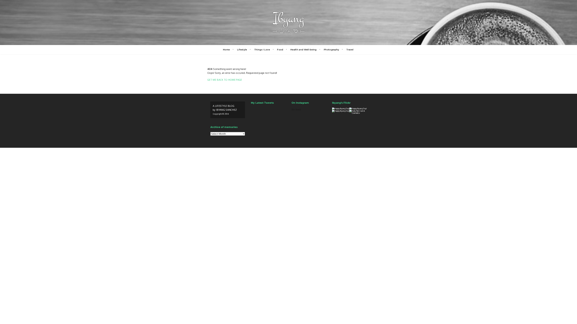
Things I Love (262, 49)
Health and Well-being (303, 49)
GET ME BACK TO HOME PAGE (224, 79)
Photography (331, 49)
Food (280, 49)
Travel (349, 49)
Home (226, 49)
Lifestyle (242, 49)
